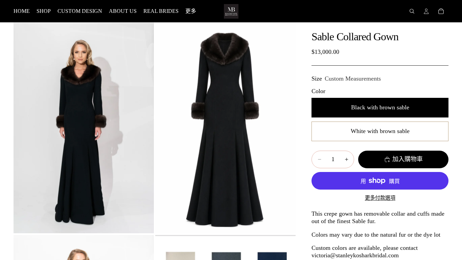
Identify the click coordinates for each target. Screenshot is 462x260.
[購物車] (441, 11)
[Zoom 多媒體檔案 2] (225, 128)
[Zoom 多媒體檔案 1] (84, 128)
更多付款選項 (380, 197)
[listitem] (191, 11)
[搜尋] (412, 11)
